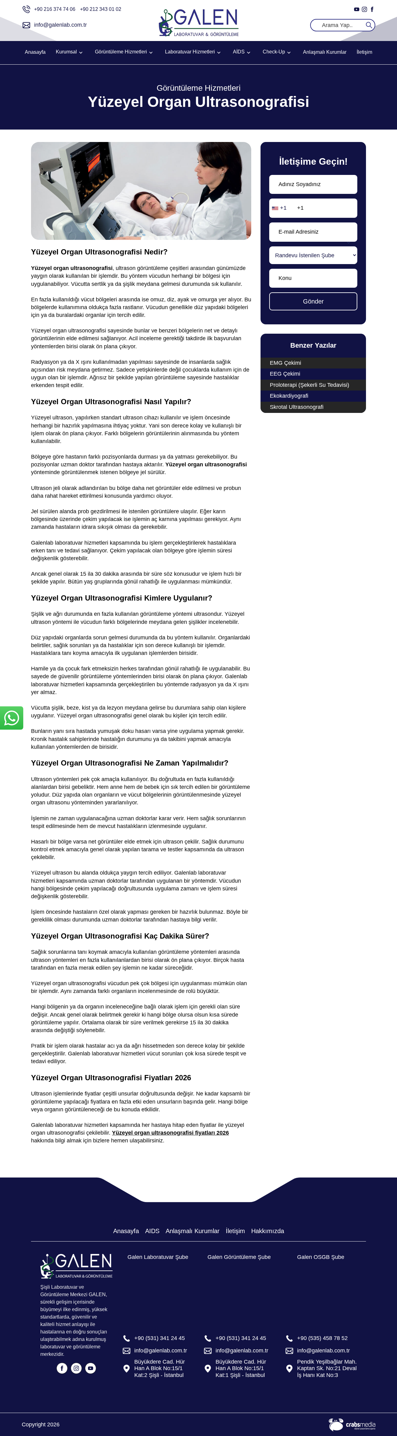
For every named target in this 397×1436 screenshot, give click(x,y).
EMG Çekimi (285, 363)
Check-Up (274, 51)
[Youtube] (357, 9)
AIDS (152, 1231)
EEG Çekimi (285, 374)
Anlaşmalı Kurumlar (324, 52)
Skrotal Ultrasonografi (296, 407)
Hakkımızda (267, 1231)
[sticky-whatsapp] (11, 718)
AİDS (239, 51)
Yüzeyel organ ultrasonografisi (206, 464)
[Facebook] (372, 9)
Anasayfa (35, 52)
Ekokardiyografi (289, 396)
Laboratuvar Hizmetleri (190, 51)
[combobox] (281, 208)
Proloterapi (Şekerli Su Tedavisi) (309, 385)
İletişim (364, 52)
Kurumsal (66, 51)
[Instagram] (364, 9)
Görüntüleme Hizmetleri (121, 51)
